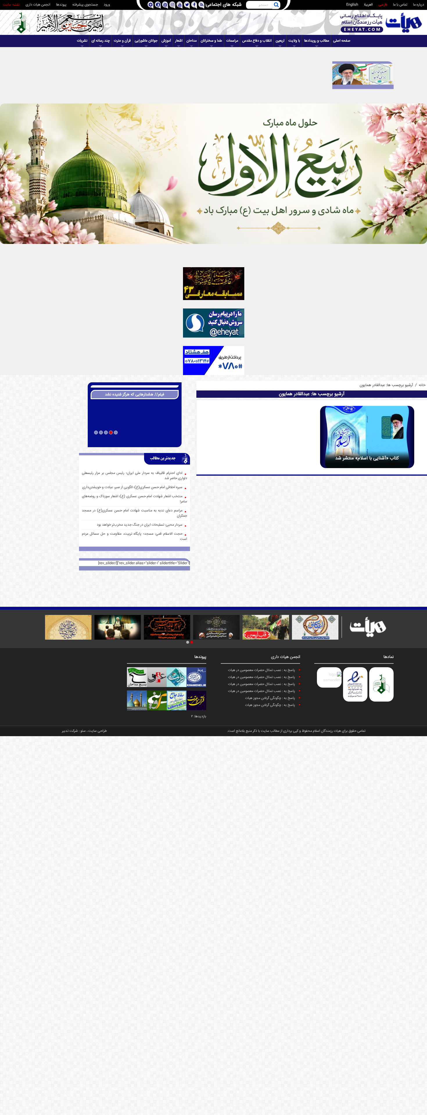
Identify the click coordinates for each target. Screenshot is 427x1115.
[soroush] (158, 5)
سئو (83, 731)
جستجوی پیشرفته (85, 5)
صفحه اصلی (341, 41)
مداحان (191, 41)
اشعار (178, 41)
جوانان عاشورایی (146, 41)
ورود (107, 5)
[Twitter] (187, 5)
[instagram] (172, 5)
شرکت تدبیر (70, 731)
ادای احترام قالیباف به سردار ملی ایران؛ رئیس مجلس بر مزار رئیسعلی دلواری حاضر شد (134, 475)
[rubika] (150, 5)
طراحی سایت (97, 731)
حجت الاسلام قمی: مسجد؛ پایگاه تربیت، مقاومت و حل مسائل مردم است (134, 536)
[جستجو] (276, 5)
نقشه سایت (11, 5)
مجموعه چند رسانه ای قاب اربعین (135, 440)
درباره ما (418, 5)
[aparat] (165, 5)
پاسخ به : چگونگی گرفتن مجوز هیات (270, 698)
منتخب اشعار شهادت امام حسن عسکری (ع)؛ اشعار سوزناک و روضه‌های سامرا (134, 499)
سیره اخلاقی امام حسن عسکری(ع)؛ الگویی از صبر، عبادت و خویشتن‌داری (132, 487)
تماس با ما (400, 5)
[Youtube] (179, 5)
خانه (422, 385)
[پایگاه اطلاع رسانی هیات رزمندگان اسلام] (381, 22)
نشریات (82, 41)
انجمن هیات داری (38, 5)
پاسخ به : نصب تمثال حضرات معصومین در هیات (261, 670)
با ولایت (294, 41)
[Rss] (201, 5)
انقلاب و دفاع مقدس (257, 41)
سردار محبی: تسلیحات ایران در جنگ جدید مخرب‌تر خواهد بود (139, 525)
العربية (368, 5)
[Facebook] (194, 5)
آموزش (166, 41)
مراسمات (232, 41)
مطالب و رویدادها (316, 41)
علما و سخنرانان (211, 41)
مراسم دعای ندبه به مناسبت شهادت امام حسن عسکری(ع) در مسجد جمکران (134, 513)
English (352, 5)
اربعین (280, 41)
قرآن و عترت (122, 41)
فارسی (382, 5)
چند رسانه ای (101, 41)
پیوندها (61, 5)
